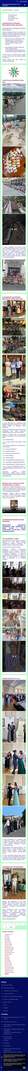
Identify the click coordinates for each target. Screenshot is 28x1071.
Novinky (16, 10)
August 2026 (8, 934)
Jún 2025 (7, 957)
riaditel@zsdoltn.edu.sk (10, 1022)
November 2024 (9, 969)
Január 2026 (8, 946)
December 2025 (9, 947)
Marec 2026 (8, 942)
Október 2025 (8, 951)
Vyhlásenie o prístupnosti (11, 991)
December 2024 (9, 967)
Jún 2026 (7, 938)
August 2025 (8, 954)
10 (6, 927)
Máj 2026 (7, 939)
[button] (17, 1)
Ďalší (10, 927)
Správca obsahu (8, 985)
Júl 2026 (7, 936)
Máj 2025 (7, 959)
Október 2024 (8, 970)
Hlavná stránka (7, 10)
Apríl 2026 (7, 941)
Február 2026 (8, 944)
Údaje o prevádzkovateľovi (11, 999)
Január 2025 (8, 966)
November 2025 (9, 949)
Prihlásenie (23, 1)
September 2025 (9, 952)
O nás (5, 1005)
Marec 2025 (8, 962)
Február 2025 (8, 964)
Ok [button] (24, 1067)
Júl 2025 (7, 956)
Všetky (7, 974)
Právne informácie (9, 993)
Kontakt (6, 1008)
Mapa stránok (7, 1002)
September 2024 (9, 972)
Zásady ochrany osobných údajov (13, 996)
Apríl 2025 (7, 961)
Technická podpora (9, 988)
